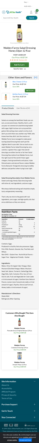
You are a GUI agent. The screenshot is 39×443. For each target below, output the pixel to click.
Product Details (8, 108)
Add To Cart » (19, 65)
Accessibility (7, 388)
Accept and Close (25, 440)
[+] (35, 77)
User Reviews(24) (23, 108)
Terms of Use (7, 398)
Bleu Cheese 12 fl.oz (20, 82)
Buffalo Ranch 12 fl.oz (20, 94)
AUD (27, 6)
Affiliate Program (8, 392)
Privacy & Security (9, 395)
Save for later (18, 69)
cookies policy (28, 437)
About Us (5, 385)
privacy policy (12, 440)
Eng (25, 2)
